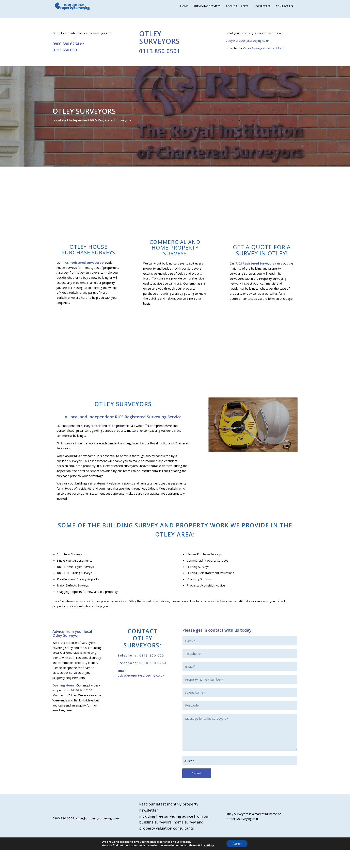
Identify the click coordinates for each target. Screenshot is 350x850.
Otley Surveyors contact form (264, 48)
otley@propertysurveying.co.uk (247, 40)
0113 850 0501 (65, 50)
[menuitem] (184, 6)
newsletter (148, 810)
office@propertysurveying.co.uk (97, 818)
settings (209, 845)
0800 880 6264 (65, 44)
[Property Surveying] (72, 6)
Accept (237, 844)
